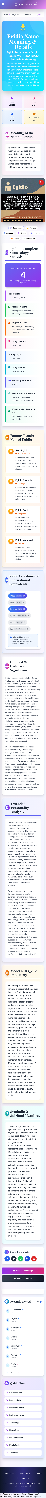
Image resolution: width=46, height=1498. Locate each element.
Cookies (39, 1473)
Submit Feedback (24, 1278)
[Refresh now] (41, 1301)
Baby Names (15, 15)
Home (6, 15)
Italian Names (29, 15)
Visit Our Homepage (24, 1270)
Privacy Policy (25, 1473)
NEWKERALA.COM (32, 1483)
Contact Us (25, 1478)
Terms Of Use (9, 1473)
